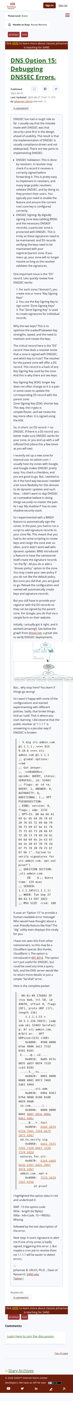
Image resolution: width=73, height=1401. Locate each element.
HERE (15, 43)
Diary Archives (20, 1370)
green (25, 16)
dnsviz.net (35, 633)
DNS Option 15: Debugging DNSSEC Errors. (34, 68)
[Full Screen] (34, 89)
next (24, 34)
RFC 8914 (37, 958)
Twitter (17, 1278)
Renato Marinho (39, 24)
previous (14, 34)
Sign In (49, 5)
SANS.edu (33, 1274)
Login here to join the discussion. (30, 1336)
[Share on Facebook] (45, 89)
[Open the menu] (67, 15)
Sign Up (63, 5)
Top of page (61, 1353)
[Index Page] (11, 5)
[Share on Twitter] (56, 89)
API (35, 1382)
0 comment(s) (21, 108)
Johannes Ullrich (23, 101)
